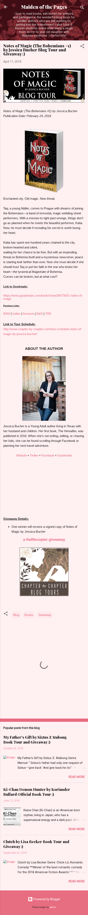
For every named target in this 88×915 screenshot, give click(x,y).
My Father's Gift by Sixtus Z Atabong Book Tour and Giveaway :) (35, 740)
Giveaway (44, 615)
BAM (6, 313)
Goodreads (64, 455)
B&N (39, 313)
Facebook (47, 455)
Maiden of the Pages (44, 7)
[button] (82, 47)
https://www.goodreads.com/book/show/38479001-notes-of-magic (43, 297)
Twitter (34, 455)
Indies (16, 313)
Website (21, 455)
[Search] (82, 8)
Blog (16, 615)
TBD (48, 313)
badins (53, 907)
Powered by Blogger (46, 899)
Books (29, 615)
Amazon (28, 313)
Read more (77, 777)
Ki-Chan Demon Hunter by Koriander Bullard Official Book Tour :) (36, 792)
